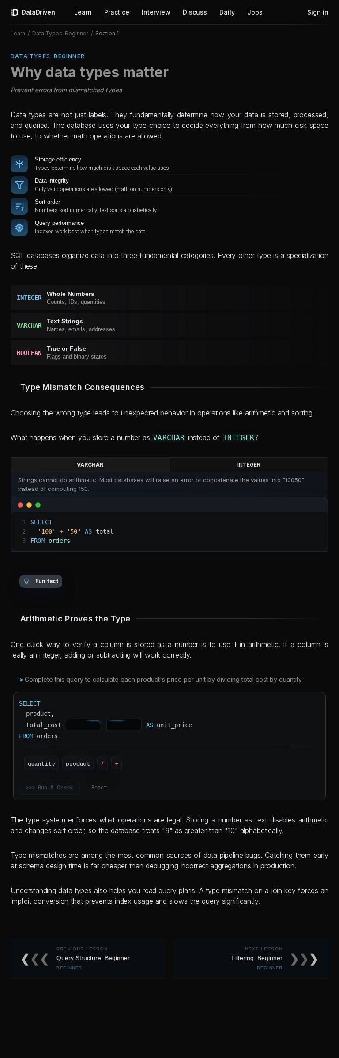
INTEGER (248, 464)
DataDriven (38, 12)
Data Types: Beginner (60, 33)
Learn (18, 33)
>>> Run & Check (49, 788)
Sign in (317, 12)
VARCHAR (90, 464)
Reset (99, 788)
